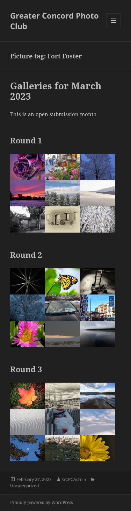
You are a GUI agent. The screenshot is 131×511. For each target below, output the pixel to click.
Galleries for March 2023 (55, 90)
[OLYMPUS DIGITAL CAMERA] (62, 219)
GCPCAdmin (74, 479)
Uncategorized (24, 486)
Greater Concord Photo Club (54, 20)
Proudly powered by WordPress (41, 502)
